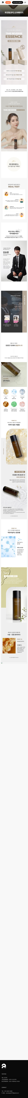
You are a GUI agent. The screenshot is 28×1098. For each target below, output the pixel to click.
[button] (25, 2)
